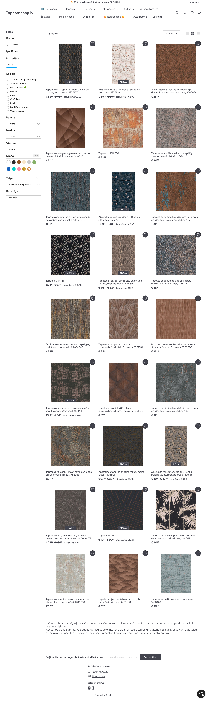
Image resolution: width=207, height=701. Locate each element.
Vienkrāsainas (17, 111)
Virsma (11, 143)
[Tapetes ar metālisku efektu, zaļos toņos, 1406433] (176, 580)
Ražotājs (12, 191)
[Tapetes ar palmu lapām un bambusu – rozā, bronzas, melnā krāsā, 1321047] (176, 516)
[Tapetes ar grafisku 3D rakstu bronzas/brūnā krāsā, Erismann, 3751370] (123, 389)
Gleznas (88, 9)
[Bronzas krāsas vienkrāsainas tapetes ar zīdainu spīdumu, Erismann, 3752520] (176, 325)
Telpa (9, 178)
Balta (9, 162)
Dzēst (36, 155)
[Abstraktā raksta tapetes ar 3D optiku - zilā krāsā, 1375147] (123, 198)
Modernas (15, 103)
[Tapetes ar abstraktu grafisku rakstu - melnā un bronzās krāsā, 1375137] (176, 261)
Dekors (13, 91)
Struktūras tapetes (19, 107)
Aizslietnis (89, 16)
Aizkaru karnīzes (149, 9)
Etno (12, 95)
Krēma (24, 162)
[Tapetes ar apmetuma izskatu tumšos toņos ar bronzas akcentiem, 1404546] (70, 198)
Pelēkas (29, 162)
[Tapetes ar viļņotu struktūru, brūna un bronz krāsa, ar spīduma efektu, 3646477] (70, 516)
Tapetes (70, 9)
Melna (14, 162)
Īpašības (12, 51)
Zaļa (34, 162)
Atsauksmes (140, 16)
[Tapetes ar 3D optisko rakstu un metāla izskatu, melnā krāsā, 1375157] (70, 70)
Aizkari (128, 9)
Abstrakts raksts (18, 83)
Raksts (10, 117)
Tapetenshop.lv (19, 13)
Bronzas (29, 169)
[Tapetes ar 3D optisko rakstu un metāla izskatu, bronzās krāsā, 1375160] (123, 261)
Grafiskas (15, 99)
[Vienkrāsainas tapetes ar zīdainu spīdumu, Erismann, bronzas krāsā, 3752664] (176, 70)
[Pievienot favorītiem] (92, 43)
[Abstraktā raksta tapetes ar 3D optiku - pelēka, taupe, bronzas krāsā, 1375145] (176, 452)
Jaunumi (157, 16)
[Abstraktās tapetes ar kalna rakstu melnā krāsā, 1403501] (123, 452)
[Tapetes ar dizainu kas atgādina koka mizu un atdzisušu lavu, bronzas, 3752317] (176, 198)
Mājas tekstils (67, 16)
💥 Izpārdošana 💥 (114, 16)
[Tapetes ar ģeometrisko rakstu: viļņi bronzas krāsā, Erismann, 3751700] (123, 580)
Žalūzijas (46, 16)
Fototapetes (108, 9)
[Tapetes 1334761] (70, 260)
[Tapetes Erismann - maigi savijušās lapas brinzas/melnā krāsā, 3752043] (70, 452)
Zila (9, 169)
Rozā (19, 169)
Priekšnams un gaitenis (20, 184)
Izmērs (10, 130)
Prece (10, 38)
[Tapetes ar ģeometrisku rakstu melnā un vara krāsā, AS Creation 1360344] (70, 389)
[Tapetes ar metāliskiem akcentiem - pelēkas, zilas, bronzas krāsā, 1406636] (70, 580)
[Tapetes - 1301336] (123, 132)
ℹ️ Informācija (49, 9)
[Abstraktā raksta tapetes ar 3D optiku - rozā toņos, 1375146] (123, 70)
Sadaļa (10, 74)
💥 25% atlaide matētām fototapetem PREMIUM (95, 2)
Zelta (24, 169)
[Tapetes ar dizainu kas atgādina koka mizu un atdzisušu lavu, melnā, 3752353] (176, 389)
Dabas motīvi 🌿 (18, 87)
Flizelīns (11, 65)
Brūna (19, 162)
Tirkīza (14, 169)
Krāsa (10, 156)
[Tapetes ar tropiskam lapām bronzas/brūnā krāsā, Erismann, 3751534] (123, 325)
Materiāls (12, 58)
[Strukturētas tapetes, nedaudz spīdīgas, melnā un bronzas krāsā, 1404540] (70, 325)
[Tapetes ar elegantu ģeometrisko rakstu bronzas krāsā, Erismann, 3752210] (70, 134)
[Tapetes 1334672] (123, 514)
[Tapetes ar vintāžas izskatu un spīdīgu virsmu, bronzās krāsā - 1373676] (176, 134)
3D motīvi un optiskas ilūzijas (24, 79)
